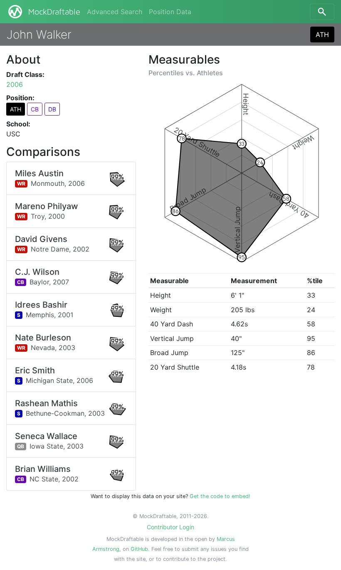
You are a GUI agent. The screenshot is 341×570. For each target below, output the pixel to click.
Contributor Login (170, 527)
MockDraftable (54, 12)
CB (35, 109)
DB (52, 109)
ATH (322, 34)
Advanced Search (114, 11)
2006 (14, 84)
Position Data (170, 11)
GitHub (139, 549)
